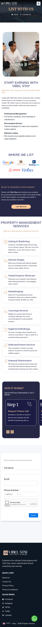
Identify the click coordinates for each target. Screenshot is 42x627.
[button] (8, 431)
